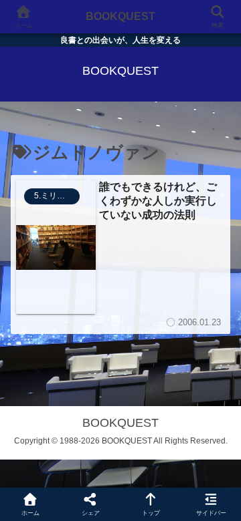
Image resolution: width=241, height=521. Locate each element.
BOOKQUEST (120, 16)
